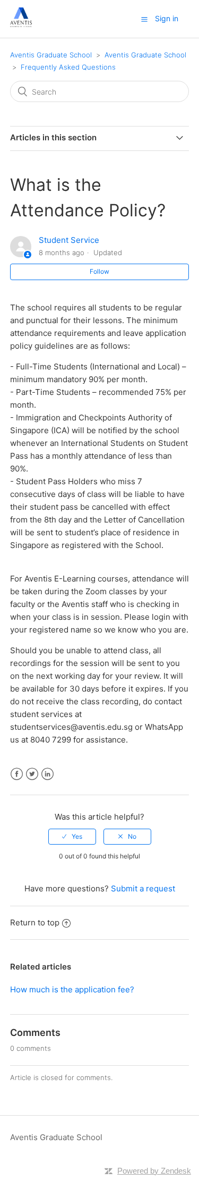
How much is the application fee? (72, 989)
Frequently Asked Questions (68, 67)
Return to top (34, 922)
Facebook (16, 774)
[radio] (72, 837)
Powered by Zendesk (154, 1170)
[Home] (21, 24)
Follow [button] (99, 271)
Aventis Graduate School (51, 54)
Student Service (69, 240)
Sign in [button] (166, 18)
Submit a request (143, 888)
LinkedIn (47, 774)
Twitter (32, 774)
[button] (144, 19)
